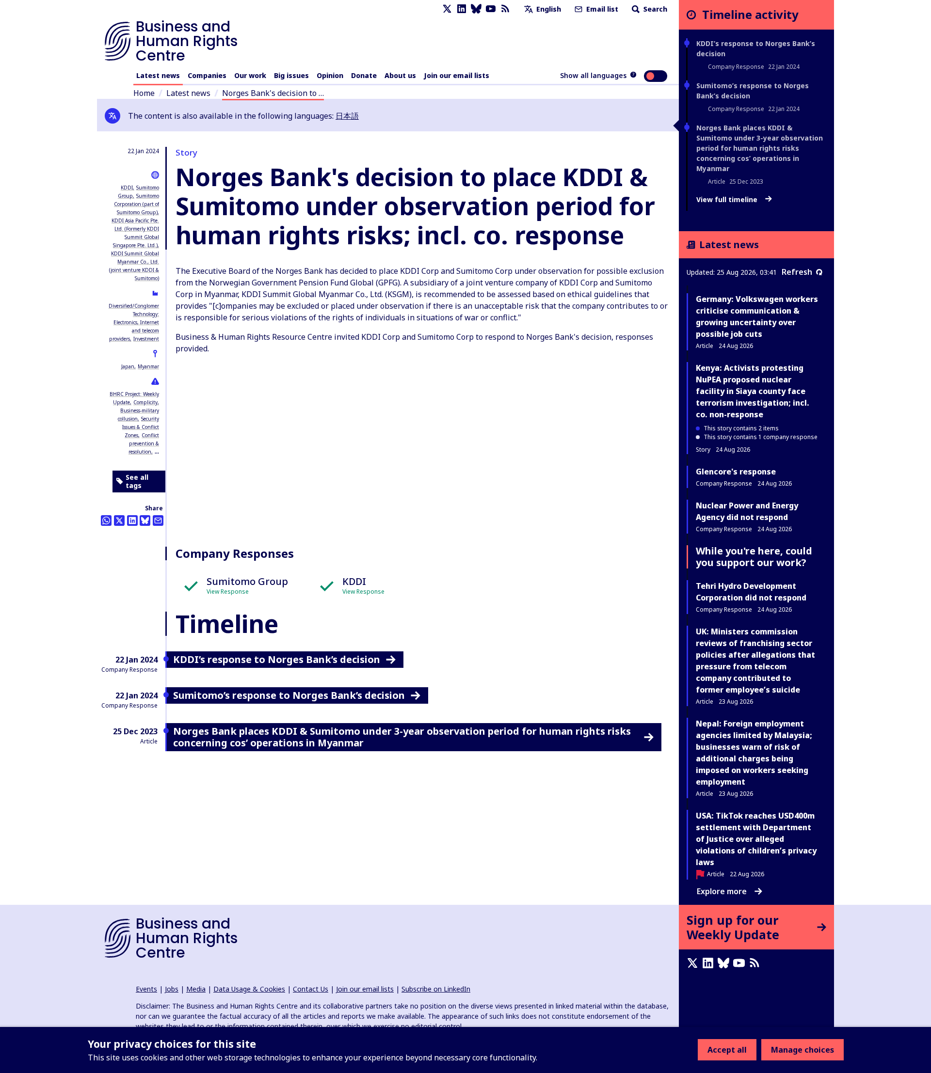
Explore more (722, 891)
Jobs (171, 989)
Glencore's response (736, 471)
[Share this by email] (158, 520)
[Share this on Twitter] (119, 520)
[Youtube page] (491, 9)
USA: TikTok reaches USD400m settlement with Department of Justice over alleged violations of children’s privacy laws (756, 839)
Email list (601, 9)
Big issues (291, 75)
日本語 (347, 115)
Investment (146, 338)
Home (144, 93)
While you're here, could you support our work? (754, 556)
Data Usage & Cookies (249, 989)
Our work (250, 75)
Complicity (145, 402)
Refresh (797, 272)
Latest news (158, 75)
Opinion (330, 75)
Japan (127, 366)
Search (654, 9)
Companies (207, 75)
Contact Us (310, 989)
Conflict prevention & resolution (143, 443)
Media (196, 989)
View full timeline (727, 199)
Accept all (727, 1049)
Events (146, 989)
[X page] (447, 9)
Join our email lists (456, 75)
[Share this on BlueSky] (145, 520)
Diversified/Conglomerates (138, 305)
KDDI (127, 187)
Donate (364, 75)
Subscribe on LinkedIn (435, 989)
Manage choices (802, 1049)
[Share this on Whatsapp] (106, 520)
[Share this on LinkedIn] (132, 520)
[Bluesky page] (476, 9)
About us (400, 75)
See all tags (137, 481)
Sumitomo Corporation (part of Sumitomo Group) (136, 204)
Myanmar (148, 366)
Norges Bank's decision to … (273, 93)
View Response (228, 591)
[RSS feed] (505, 9)
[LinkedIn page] (461, 9)
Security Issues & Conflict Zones (140, 427)
